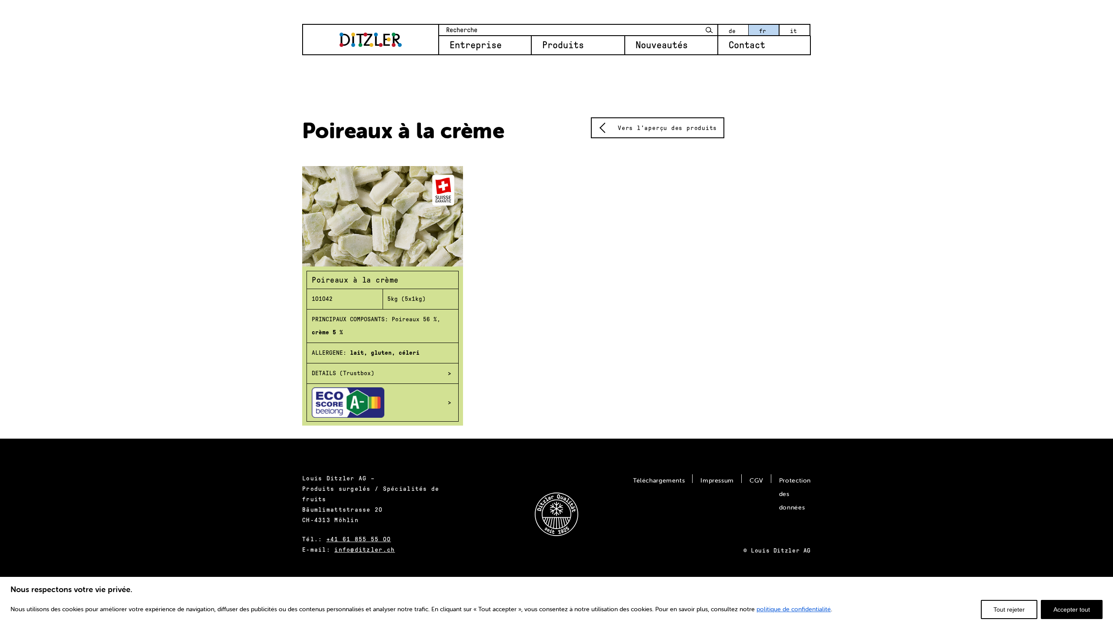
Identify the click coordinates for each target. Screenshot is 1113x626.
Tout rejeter (1009, 609)
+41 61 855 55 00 (359, 539)
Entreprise (476, 45)
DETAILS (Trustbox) (343, 373)
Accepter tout (1071, 609)
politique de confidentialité (793, 609)
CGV (756, 480)
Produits (563, 45)
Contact (747, 45)
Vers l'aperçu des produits (667, 128)
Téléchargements (659, 480)
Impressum (717, 480)
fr (762, 31)
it (793, 31)
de (732, 31)
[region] (556, 601)
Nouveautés (662, 45)
